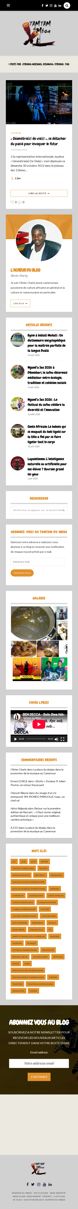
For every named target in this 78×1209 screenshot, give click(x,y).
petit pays (58, 957)
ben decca (40, 875)
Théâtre (16, 133)
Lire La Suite (37, 193)
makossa (54, 936)
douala (52, 923)
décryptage (18, 929)
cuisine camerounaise (23, 909)
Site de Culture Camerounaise (27, 970)
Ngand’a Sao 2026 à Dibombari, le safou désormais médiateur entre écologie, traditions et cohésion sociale (47, 375)
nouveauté (48, 950)
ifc (50, 929)
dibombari (37, 923)
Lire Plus (18, 303)
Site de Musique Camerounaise (28, 977)
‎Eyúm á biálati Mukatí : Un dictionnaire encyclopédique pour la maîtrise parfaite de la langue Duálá (47, 343)
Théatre (53, 977)
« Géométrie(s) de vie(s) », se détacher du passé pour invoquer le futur (38, 141)
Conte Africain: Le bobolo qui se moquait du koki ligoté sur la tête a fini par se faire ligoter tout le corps (47, 434)
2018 (23, 861)
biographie (56, 875)
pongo (15, 964)
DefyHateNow (19, 923)
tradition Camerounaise (40, 984)
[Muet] (56, 739)
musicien (17, 943)
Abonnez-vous (22, 573)
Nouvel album (20, 957)
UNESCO (33, 991)
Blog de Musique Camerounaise (28, 889)
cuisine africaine (47, 902)
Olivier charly (40, 957)
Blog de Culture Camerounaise (28, 882)
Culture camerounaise (24, 916)
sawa (27, 964)
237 (14, 861)
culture (45, 909)
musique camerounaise (24, 950)
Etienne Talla (36, 929)
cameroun (18, 895)
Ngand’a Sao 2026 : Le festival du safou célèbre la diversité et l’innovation (46, 404)
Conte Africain (56, 895)
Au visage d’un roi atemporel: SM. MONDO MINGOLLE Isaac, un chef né (38, 796)
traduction (18, 991)
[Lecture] (15, 739)
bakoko (43, 868)
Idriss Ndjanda (19, 808)
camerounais (36, 895)
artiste (44, 861)
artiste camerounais (23, 868)
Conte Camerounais (22, 902)
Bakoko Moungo (21, 875)
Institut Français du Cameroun (28, 936)
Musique (31, 943)
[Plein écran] (62, 739)
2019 (33, 861)
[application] (39, 726)
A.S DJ (14, 827)
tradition (17, 984)
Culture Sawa (49, 916)
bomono (54, 889)
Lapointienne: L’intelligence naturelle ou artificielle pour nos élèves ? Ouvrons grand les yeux (47, 466)
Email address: (39, 1052)
